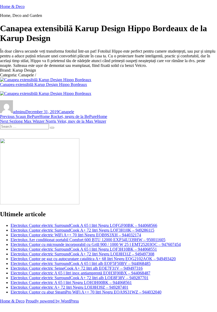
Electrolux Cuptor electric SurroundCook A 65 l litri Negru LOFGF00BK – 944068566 (84, 225)
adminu (19, 111)
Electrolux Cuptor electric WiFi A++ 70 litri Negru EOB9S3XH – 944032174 (76, 235)
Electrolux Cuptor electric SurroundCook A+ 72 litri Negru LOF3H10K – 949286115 (82, 230)
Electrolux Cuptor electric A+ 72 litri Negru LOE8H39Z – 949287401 (69, 287)
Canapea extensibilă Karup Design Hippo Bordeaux (43, 84)
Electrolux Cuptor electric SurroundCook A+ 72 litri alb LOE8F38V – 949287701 (79, 278)
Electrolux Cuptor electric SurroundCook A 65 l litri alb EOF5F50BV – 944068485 (81, 263)
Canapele (66, 111)
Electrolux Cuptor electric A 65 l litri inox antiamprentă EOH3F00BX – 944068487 (80, 273)
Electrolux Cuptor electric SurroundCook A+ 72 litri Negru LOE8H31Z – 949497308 (82, 254)
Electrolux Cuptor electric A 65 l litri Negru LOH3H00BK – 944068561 (71, 282)
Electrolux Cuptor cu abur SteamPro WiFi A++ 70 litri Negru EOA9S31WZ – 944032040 (86, 292)
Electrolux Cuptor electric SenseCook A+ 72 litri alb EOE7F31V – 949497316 (77, 268)
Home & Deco (12, 6)
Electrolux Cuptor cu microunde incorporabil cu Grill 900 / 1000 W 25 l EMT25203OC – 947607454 (96, 244)
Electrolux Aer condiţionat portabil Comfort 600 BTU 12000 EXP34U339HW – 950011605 (88, 239)
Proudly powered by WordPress (52, 301)
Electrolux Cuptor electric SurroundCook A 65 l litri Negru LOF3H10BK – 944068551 (84, 249)
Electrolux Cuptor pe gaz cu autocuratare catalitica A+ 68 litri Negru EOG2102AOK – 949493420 (93, 258)
